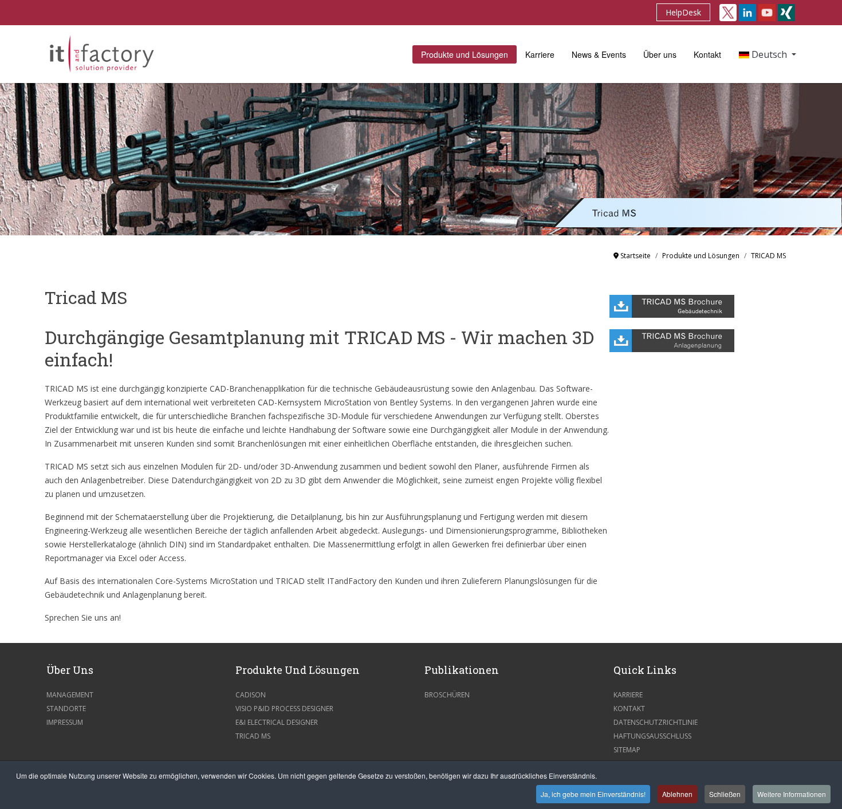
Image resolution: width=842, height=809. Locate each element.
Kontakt (707, 54)
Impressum (64, 722)
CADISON (250, 695)
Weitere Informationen (791, 794)
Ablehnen (677, 794)
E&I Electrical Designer (276, 722)
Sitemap (626, 750)
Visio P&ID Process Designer (284, 708)
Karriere (539, 54)
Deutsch (769, 54)
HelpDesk (683, 12)
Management (69, 695)
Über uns (659, 54)
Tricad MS (252, 736)
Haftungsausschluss (652, 736)
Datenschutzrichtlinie (655, 722)
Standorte (66, 708)
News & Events (599, 54)
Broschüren (447, 695)
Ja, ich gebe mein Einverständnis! (593, 794)
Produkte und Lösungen (464, 54)
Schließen (725, 794)
